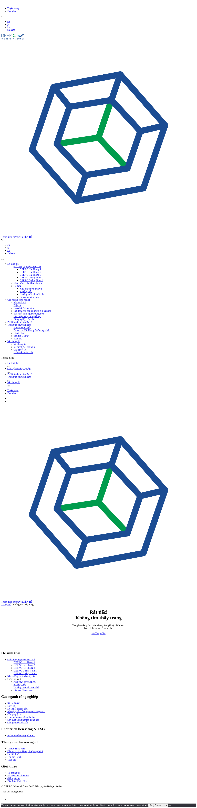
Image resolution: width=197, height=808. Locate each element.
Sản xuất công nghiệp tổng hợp (29, 313)
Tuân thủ (18, 338)
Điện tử (17, 305)
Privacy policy (161, 805)
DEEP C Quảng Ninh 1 (31, 277)
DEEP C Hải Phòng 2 (30, 272)
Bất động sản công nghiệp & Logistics (32, 311)
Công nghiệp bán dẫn (24, 319)
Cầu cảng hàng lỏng (29, 297)
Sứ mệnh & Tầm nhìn (24, 347)
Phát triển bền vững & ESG (20, 322)
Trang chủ (6, 604)
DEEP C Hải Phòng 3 (30, 274)
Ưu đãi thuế (19, 333)
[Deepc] (27, 646)
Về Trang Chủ (99, 633)
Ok (150, 805)
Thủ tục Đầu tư (21, 336)
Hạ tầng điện (26, 291)
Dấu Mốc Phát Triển (23, 352)
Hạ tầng (17, 286)
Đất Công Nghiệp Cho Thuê (27, 266)
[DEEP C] (12, 38)
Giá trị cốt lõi (20, 349)
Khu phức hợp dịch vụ (31, 288)
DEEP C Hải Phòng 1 (30, 269)
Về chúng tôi (13, 341)
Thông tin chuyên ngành (19, 324)
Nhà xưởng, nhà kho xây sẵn (28, 283)
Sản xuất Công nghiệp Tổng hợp (23, 719)
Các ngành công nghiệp (18, 299)
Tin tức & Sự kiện (22, 327)
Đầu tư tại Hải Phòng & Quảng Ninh (32, 330)
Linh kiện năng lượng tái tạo (27, 316)
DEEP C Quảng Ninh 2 (31, 280)
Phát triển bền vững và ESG (21, 735)
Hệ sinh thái (13, 263)
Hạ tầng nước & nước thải (32, 294)
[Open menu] (2, 259)
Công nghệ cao (14, 714)
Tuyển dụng (13, 8)
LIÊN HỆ (27, 237)
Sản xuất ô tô (20, 302)
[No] (169, 805)
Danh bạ (11, 11)
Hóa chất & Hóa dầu (24, 308)
